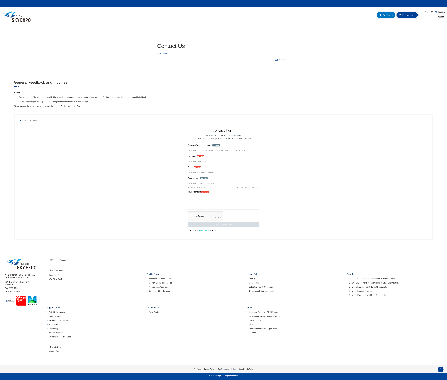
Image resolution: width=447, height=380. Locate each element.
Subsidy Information (57, 312)
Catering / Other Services (159, 291)
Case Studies (154, 312)
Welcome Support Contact (60, 337)
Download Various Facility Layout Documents (368, 287)
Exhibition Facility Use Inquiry (261, 287)
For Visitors (388, 15)
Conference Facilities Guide (160, 283)
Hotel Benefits (55, 316)
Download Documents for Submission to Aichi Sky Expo (372, 279)
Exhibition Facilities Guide (160, 279)
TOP (276, 60)
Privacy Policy (209, 369)
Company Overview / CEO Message (264, 312)
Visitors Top (54, 351)
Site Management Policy (227, 369)
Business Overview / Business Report (264, 316)
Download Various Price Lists (361, 291)
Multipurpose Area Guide (159, 287)
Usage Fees (254, 283)
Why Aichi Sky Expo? (58, 279)
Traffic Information (56, 325)
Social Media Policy (246, 369)
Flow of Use (254, 279)
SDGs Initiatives (255, 320)
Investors (253, 325)
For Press (197, 369)
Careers (252, 333)
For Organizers (408, 15)
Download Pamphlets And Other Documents (367, 295)
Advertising (53, 329)
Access (441, 17)
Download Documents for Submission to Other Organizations (374, 283)
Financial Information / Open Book (263, 329)
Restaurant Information (58, 320)
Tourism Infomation (56, 333)
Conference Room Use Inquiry (261, 291)
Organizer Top (55, 275)
